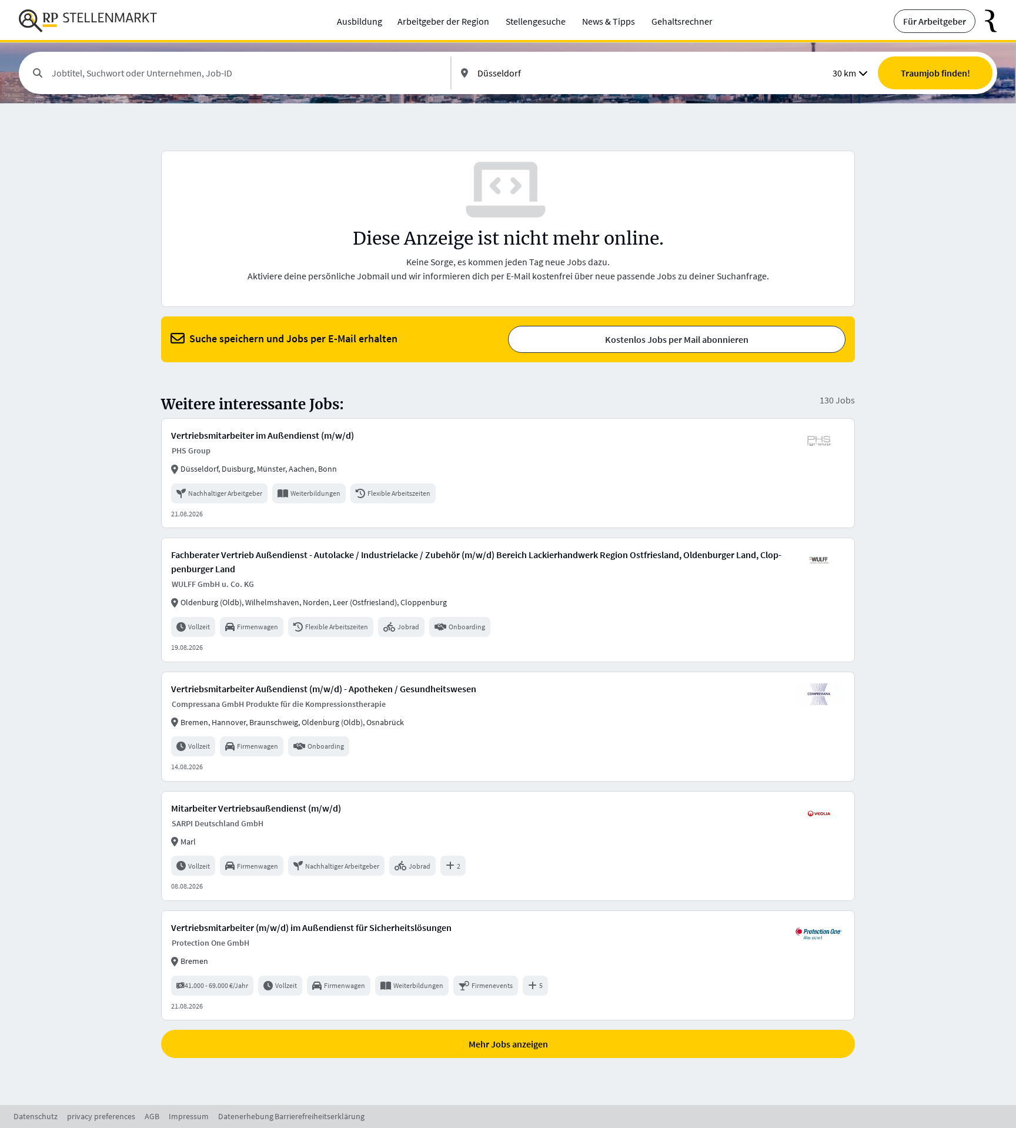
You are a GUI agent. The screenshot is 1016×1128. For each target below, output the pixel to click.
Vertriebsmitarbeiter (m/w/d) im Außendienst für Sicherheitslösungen (311, 927)
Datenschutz (36, 1116)
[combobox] (246, 73)
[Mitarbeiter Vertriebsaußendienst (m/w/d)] (508, 846)
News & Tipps (608, 21)
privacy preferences (101, 1116)
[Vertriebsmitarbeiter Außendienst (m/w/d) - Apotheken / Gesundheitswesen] (508, 726)
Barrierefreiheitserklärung (320, 1116)
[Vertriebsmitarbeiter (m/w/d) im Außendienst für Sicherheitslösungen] (508, 965)
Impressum (189, 1116)
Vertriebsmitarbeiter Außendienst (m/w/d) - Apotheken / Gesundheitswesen (323, 689)
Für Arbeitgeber (934, 21)
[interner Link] (88, 21)
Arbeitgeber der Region (443, 21)
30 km (844, 73)
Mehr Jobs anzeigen (508, 1044)
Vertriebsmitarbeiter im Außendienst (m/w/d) (262, 435)
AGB (152, 1116)
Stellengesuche (536, 21)
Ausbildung (359, 21)
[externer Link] (986, 21)
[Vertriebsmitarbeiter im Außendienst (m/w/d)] (508, 473)
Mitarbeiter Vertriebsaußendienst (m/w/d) (256, 808)
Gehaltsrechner (682, 21)
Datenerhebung (245, 1116)
